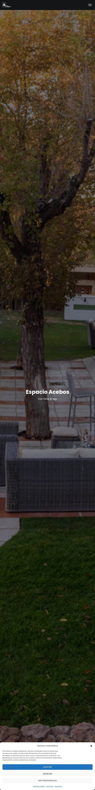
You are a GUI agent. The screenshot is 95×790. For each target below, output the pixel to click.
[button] (91, 746)
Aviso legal (49, 786)
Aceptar (47, 767)
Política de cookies (39, 786)
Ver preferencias (47, 781)
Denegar (47, 774)
